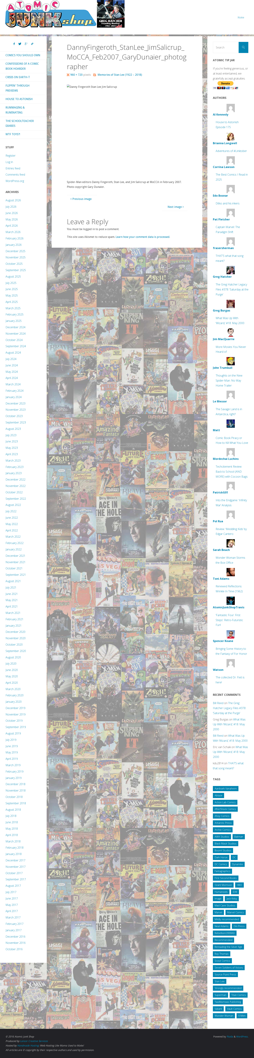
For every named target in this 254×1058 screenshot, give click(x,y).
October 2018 (14, 797)
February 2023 (14, 467)
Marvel (218, 912)
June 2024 (12, 365)
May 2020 (12, 676)
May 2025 (12, 295)
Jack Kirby (232, 898)
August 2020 (13, 657)
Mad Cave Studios (225, 905)
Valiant (218, 1008)
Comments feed (15, 174)
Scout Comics (222, 960)
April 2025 (12, 302)
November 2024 (16, 333)
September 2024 (16, 346)
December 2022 (15, 479)
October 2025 (14, 264)
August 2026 (13, 200)
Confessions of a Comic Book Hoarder (22, 66)
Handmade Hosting (28, 1045)
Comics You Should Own (23, 55)
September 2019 (16, 727)
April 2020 (12, 683)
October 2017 (14, 873)
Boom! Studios (223, 850)
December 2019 (15, 708)
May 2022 (12, 524)
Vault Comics (234, 1008)
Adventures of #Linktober (231, 151)
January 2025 (14, 321)
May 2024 (12, 372)
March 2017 (13, 917)
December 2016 (15, 936)
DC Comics (221, 864)
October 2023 (14, 416)
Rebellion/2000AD (225, 933)
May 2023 (12, 448)
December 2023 (15, 403)
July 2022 (11, 511)
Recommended (223, 940)
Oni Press (239, 926)
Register (11, 155)
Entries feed (13, 168)
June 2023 (12, 441)
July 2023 (11, 435)
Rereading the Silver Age (228, 946)
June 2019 (12, 746)
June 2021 (12, 594)
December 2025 (15, 251)
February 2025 (14, 314)
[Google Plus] (26, 44)
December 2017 (15, 860)
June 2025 (12, 289)
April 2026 (12, 226)
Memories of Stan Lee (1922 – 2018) (120, 74)
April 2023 (12, 454)
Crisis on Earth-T (18, 77)
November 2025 (16, 257)
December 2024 (15, 327)
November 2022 (16, 486)
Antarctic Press (223, 822)
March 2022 (13, 536)
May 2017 (12, 905)
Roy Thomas (222, 953)
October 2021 (14, 568)
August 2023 (13, 429)
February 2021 (14, 619)
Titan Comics (238, 995)
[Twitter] (20, 44)
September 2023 (16, 422)
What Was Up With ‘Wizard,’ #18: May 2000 (229, 724)
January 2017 (14, 930)
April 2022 (12, 530)
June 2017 (12, 898)
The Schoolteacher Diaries (20, 123)
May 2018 (12, 828)
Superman (220, 995)
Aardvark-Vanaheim (226, 788)
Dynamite (237, 864)
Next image (175, 207)
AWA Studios (222, 836)
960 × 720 (76, 74)
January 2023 (14, 473)
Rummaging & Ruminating (15, 110)
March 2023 (13, 460)
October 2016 (14, 949)
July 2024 (11, 359)
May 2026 (12, 219)
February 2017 (14, 924)
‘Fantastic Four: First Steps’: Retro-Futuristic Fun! (229, 620)
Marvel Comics (235, 912)
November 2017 (16, 867)
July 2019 (11, 740)
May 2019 (12, 752)
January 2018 (14, 854)
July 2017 (11, 892)
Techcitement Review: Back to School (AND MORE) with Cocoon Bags (232, 471)
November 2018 (16, 790)
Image (218, 898)
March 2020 (13, 689)
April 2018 (12, 835)
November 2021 (16, 562)
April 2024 (12, 378)
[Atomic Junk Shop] (64, 14)
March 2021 (13, 613)
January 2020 (14, 702)
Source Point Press (225, 974)
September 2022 (16, 499)
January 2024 (14, 397)
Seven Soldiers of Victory (229, 967)
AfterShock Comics (225, 809)
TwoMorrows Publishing (228, 1001)
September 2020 (16, 651)
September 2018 (16, 803)
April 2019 (12, 759)
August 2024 (13, 352)
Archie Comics (223, 829)
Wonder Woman (224, 1015)
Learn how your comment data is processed (143, 237)
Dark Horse (221, 857)
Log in (9, 162)
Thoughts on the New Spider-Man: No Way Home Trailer (229, 380)
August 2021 (13, 581)
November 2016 (16, 943)
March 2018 (13, 841)
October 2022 (14, 492)
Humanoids (221, 891)
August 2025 (13, 276)
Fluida (229, 1036)
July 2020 (11, 663)
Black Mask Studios (226, 843)
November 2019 (16, 714)
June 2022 (12, 518)
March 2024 (13, 384)
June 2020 (12, 670)
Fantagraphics (222, 871)
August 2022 (13, 505)
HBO (239, 885)
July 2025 (11, 283)
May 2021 (12, 600)
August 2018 (13, 810)
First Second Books (226, 878)
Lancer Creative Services (34, 1041)
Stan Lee (220, 981)
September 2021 (16, 575)
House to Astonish (19, 99)
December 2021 (15, 556)
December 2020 (15, 632)
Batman (238, 836)
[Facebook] (14, 44)
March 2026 (13, 232)
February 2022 (14, 543)
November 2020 (16, 638)
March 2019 (13, 765)
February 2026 (14, 238)
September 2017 (16, 879)
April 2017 (12, 911)
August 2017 (13, 886)
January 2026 (14, 245)
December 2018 (15, 784)
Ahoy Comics (222, 816)
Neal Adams (222, 926)
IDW (235, 891)
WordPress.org (15, 181)
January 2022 (14, 549)
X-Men (242, 1015)
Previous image (82, 199)
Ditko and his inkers (227, 203)
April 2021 (12, 606)
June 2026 (12, 213)
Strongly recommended (228, 988)
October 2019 (14, 721)
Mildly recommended (227, 919)
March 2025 (13, 308)
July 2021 (11, 587)
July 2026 (11, 207)
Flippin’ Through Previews (18, 88)
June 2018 (12, 822)
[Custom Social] (32, 44)
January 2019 (14, 778)
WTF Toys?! (13, 134)
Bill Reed (218, 703)
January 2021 (14, 625)
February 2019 (14, 771)
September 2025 (16, 270)
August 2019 (13, 733)
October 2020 (14, 644)
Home (241, 17)
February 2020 (14, 695)
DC (234, 857)
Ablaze (218, 795)
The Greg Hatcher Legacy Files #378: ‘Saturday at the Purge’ (232, 289)
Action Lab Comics (225, 802)
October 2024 (14, 340)
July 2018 (11, 816)
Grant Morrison (223, 885)
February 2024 (14, 391)
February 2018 (14, 847)
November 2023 (16, 410)
